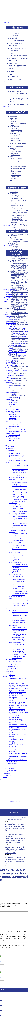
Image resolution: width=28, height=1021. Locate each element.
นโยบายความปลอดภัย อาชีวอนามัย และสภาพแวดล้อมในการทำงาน (19, 297)
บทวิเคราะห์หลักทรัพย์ (16, 172)
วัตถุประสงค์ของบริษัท (16, 151)
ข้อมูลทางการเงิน (13, 118)
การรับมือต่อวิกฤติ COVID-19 (17, 394)
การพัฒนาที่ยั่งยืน (14, 192)
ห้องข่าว (11, 156)
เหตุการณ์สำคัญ (13, 37)
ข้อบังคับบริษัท (14, 153)
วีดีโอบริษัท (12, 243)
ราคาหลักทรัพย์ (14, 128)
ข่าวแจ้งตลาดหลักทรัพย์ (16, 158)
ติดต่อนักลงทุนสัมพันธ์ (16, 175)
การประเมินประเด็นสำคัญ (17, 204)
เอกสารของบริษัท (14, 148)
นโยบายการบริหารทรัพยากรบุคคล (19, 282)
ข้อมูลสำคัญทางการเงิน (16, 120)
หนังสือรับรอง (14, 150)
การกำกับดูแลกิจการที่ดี (16, 209)
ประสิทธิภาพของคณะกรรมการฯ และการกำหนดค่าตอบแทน (19, 213)
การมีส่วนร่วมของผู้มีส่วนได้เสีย (18, 200)
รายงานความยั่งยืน (14, 193)
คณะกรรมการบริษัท (13, 62)
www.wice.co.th (3, 1002)
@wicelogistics (3, 1012)
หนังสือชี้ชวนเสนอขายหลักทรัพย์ (18, 166)
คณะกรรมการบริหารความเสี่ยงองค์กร (17, 65)
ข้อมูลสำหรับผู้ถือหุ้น (17, 219)
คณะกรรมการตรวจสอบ (14, 63)
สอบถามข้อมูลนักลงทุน (15, 173)
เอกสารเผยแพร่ (13, 165)
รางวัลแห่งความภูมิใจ (14, 76)
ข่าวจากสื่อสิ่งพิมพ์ (15, 160)
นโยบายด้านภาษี (16, 248)
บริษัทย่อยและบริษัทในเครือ (16, 75)
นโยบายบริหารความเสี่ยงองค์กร (18, 289)
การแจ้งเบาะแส (14, 178)
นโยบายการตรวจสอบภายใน (18, 276)
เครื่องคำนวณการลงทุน (16, 132)
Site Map (3, 989)
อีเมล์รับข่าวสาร (15, 177)
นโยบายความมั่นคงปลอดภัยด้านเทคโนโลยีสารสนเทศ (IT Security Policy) (19, 309)
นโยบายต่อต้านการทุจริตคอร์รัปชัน (19, 272)
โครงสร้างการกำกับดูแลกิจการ (17, 40)
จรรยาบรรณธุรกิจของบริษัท (17, 323)
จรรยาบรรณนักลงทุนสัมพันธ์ (16, 146)
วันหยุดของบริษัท (14, 78)
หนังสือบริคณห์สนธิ (15, 155)
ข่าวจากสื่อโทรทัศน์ (15, 162)
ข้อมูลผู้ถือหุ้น (13, 133)
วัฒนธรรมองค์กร (15, 35)
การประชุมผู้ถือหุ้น (15, 138)
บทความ (11, 237)
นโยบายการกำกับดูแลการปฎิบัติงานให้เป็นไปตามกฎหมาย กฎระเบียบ (19, 269)
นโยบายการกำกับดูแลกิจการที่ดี (18, 264)
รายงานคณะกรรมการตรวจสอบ (17, 47)
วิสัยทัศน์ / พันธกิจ (15, 34)
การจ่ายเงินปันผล (15, 137)
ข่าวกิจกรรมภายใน (14, 239)
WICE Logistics (3, 1007)
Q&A (11, 180)
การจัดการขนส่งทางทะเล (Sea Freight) (18, 92)
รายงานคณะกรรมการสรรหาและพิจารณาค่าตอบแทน (18, 49)
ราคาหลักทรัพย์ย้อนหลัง (16, 130)
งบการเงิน (13, 121)
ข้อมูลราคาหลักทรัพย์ (14, 126)
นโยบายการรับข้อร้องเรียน (17, 274)
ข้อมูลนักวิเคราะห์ (13, 170)
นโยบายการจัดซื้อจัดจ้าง (17, 284)
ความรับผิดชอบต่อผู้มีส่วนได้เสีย (17, 260)
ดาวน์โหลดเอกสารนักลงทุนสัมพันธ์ (19, 168)
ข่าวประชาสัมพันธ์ (14, 235)
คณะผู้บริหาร (11, 72)
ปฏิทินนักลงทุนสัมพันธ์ (16, 140)
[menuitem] (3, 2)
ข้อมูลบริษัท (12, 32)
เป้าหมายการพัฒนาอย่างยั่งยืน (18, 205)
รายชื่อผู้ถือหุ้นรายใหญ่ (16, 135)
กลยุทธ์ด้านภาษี (16, 246)
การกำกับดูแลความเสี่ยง (17, 238)
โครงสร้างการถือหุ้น (14, 39)
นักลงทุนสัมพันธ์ (13, 116)
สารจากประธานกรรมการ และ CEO (16, 43)
